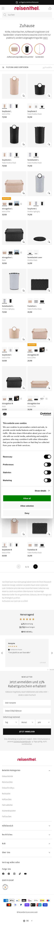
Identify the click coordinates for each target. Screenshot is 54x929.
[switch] (47, 465)
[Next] (52, 653)
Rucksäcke (6, 794)
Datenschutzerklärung (22, 742)
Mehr (45, 38)
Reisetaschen (7, 782)
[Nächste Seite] (35, 566)
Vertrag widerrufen (11, 862)
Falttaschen (6, 816)
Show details (40, 491)
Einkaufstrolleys (8, 788)
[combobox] (27, 15)
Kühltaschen (6, 799)
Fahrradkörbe (7, 805)
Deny (27, 513)
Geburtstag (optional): (11, 717)
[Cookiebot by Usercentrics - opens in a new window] (40, 414)
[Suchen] (5, 15)
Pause (52, 669)
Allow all (27, 498)
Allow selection (27, 506)
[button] (3, 8)
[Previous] (2, 653)
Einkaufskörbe (7, 776)
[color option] (4, 106)
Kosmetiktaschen (9, 811)
